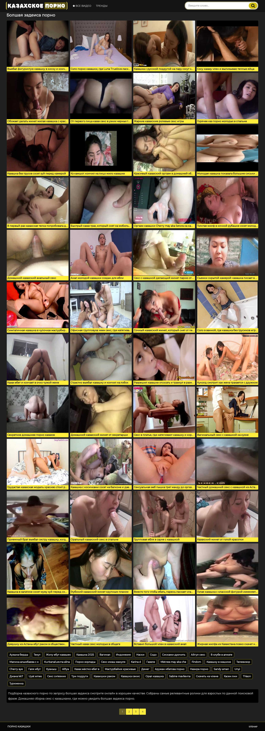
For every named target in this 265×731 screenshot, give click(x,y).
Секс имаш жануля (113, 661)
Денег (145, 669)
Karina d (136, 661)
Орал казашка (155, 676)
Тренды (102, 5)
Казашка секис (130, 676)
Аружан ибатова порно (169, 669)
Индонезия (123, 654)
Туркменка (16, 683)
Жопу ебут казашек (58, 654)
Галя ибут (34, 669)
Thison (247, 676)
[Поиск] (253, 6)
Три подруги (79, 676)
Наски (140, 654)
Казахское (36, 6)
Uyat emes (35, 676)
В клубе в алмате (221, 654)
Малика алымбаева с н (24, 661)
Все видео (83, 5)
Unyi (237, 669)
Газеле (150, 661)
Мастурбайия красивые (120, 669)
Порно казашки (19, 726)
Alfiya (65, 669)
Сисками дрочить (173, 654)
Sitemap (253, 726)
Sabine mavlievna (179, 676)
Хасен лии (230, 676)
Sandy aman (221, 669)
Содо (153, 654)
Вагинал (105, 654)
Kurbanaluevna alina (57, 661)
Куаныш (51, 669)
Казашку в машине (219, 661)
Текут (37, 654)
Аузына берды (19, 654)
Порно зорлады (85, 661)
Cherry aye (16, 669)
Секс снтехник (56, 676)
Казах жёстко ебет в (86, 669)
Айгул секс (198, 654)
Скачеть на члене (207, 676)
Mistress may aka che (173, 661)
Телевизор (243, 661)
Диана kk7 (16, 676)
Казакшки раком (104, 676)
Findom (196, 661)
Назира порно (199, 669)
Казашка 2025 (85, 654)
